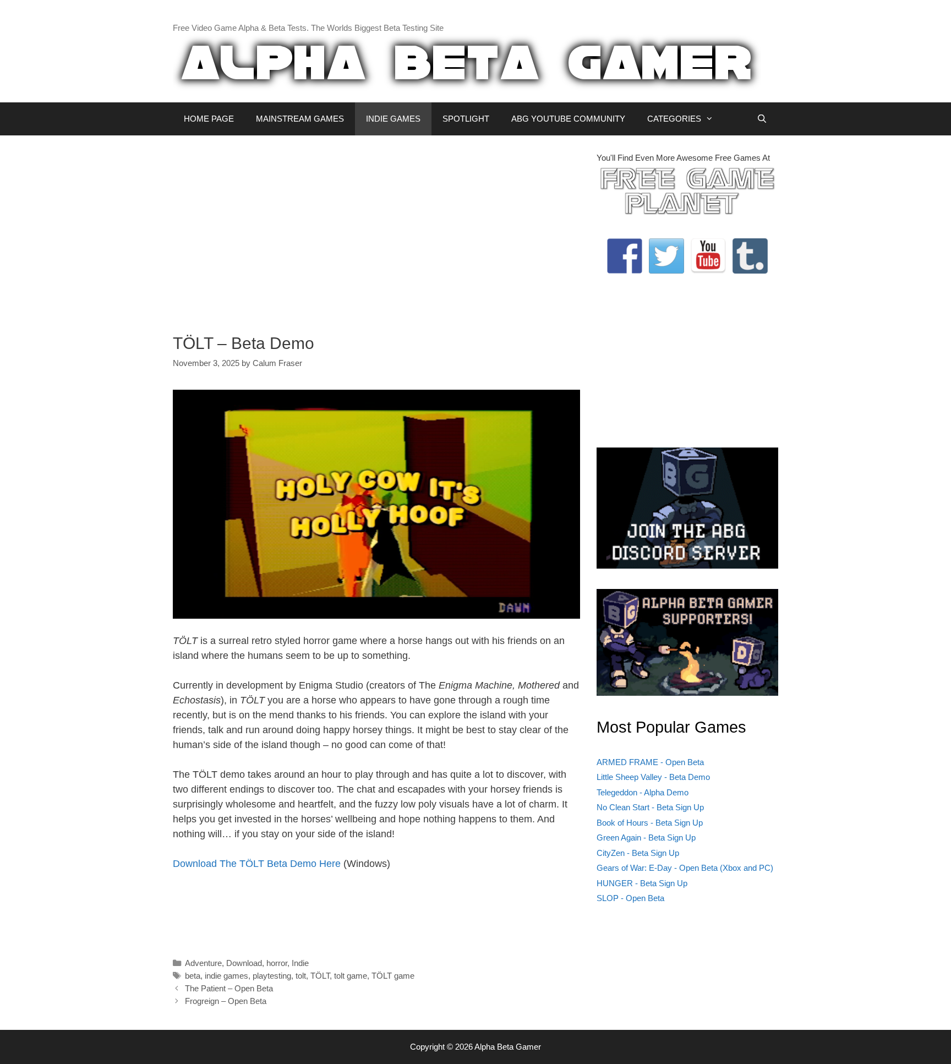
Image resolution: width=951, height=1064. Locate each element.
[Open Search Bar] (762, 118)
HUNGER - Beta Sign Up (642, 883)
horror (276, 963)
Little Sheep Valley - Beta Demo (653, 777)
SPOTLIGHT (465, 118)
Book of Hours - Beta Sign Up (650, 822)
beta (192, 975)
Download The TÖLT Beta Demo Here (257, 863)
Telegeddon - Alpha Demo (642, 792)
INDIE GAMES (393, 118)
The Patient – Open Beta (229, 988)
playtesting (272, 975)
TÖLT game (392, 975)
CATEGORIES (674, 118)
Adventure (203, 963)
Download (244, 963)
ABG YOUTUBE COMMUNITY (568, 118)
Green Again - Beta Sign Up (646, 837)
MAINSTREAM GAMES (300, 118)
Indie (300, 963)
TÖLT (320, 975)
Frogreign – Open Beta (225, 1001)
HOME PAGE (209, 118)
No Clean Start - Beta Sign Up (650, 807)
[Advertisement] (376, 229)
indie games (226, 975)
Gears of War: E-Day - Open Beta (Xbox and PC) (685, 867)
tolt (301, 975)
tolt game (350, 975)
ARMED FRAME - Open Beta (650, 762)
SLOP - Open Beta (630, 898)
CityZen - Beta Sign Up (638, 853)
